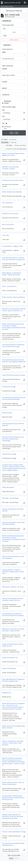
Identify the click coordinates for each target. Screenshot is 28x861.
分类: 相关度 (9, 145)
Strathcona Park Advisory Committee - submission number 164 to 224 (13, 599)
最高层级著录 (7, 101)
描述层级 (4, 69)
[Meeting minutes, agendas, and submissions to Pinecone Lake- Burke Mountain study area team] (12, 816)
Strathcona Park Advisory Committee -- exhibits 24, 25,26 (13, 645)
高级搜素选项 (6, 21)
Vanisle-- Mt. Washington (9, 668)
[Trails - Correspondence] (9, 286)
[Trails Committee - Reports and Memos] (13, 297)
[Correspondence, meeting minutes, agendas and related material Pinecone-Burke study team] (13, 797)
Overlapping (7, 126)
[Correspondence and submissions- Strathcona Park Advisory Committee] (12, 614)
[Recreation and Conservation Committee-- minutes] (10, 167)
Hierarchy (13, 139)
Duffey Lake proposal (8, 487)
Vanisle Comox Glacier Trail (9, 657)
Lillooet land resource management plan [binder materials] (13, 727)
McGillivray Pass (6, 692)
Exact (5, 128)
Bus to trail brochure (8, 224)
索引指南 (4, 82)
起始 (3, 110)
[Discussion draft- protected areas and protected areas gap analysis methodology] (13, 438)
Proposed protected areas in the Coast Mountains (13, 424)
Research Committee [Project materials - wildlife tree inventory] (13, 154)
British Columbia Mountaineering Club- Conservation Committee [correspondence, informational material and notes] (13, 326)
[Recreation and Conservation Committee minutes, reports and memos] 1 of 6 (14, 309)
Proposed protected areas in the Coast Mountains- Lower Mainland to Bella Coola (14, 360)
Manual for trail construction (10, 213)
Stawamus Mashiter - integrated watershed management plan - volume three (13, 571)
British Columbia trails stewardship (12, 192)
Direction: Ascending (20, 145)
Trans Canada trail (7, 203)
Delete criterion (14, 40)
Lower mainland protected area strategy (13, 375)
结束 (3, 116)
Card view (5, 142)
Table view (13, 142)
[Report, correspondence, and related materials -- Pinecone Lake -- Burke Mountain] (12, 743)
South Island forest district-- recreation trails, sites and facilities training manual (13, 258)
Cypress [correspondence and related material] (12, 510)
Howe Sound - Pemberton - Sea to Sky (12, 587)
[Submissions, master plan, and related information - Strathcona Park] (13, 630)
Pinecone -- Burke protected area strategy (14, 832)
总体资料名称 (5, 95)
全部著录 (6, 103)
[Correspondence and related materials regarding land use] (13, 844)
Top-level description (8, 59)
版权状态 (4, 88)
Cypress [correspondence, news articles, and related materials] (13, 523)
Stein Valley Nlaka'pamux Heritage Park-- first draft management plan (13, 680)
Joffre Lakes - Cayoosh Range (10, 498)
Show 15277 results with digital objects (16, 149)
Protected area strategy (9, 386)
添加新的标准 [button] (6, 45)
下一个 (17, 858)
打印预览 (5, 139)
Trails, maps (5, 235)
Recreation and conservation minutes (12, 180)
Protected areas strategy (9, 454)
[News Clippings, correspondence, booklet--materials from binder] (11, 274)
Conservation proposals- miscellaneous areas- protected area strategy (13, 345)
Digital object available (8, 75)
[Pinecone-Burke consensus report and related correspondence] (13, 783)
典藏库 (4, 52)
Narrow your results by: (14, 11)
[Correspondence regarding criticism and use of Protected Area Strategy (13, 398)
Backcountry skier (7, 413)
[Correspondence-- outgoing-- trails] (12, 246)
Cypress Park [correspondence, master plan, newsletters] (13, 557)
